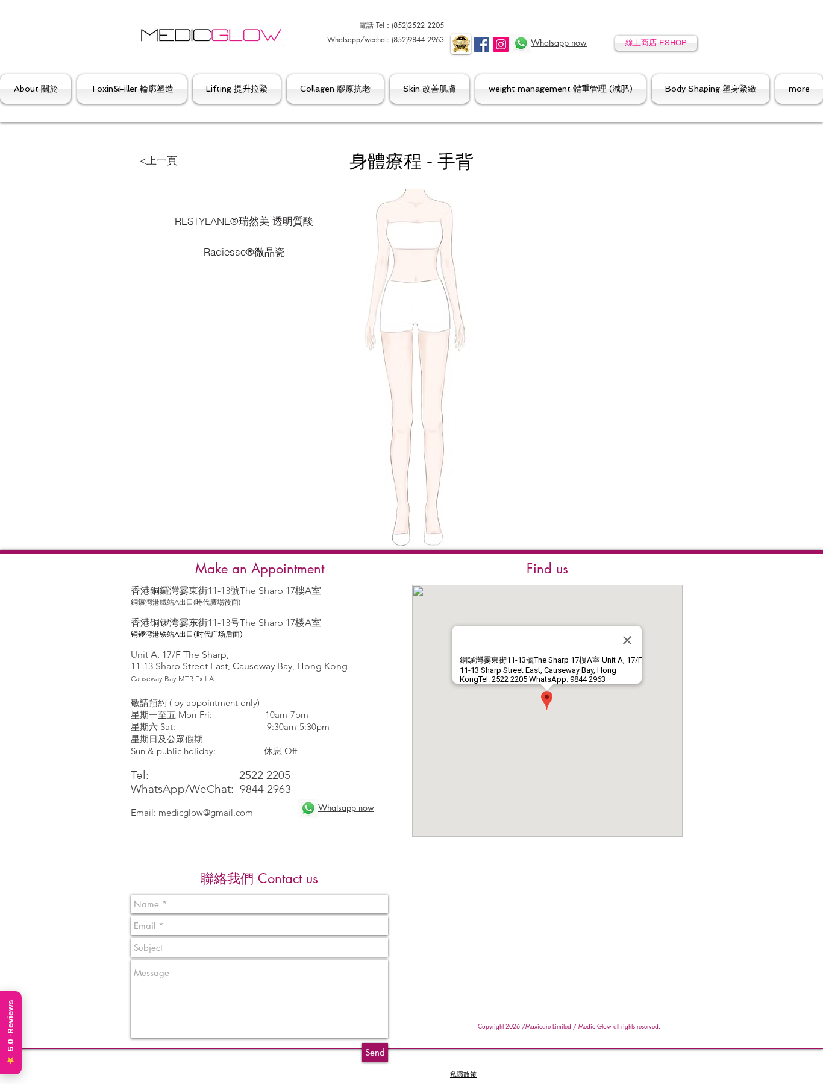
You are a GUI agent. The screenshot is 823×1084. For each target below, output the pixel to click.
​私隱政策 (463, 1075)
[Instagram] (501, 44)
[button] (37, 89)
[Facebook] (481, 44)
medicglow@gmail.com (205, 812)
